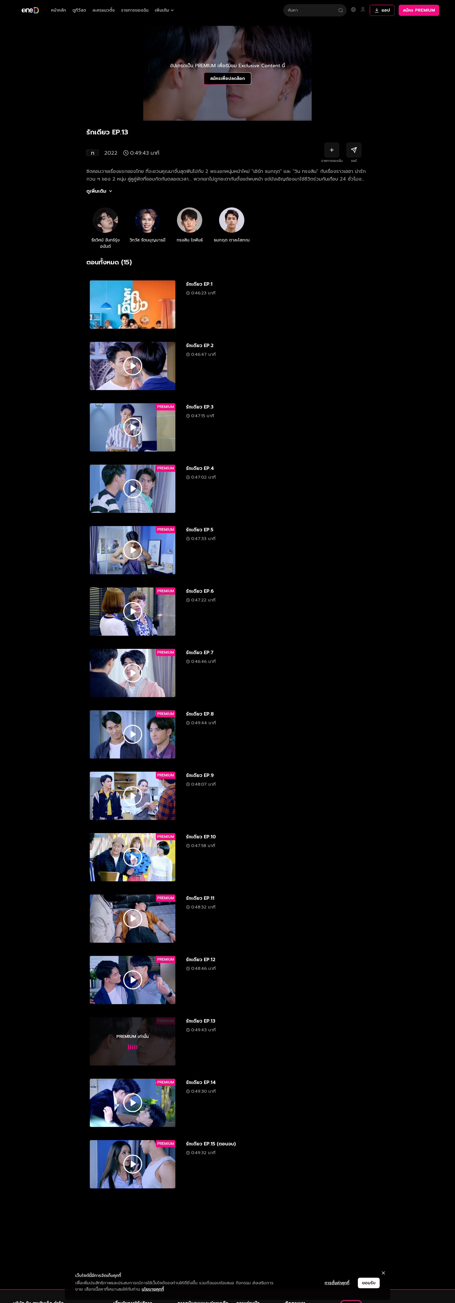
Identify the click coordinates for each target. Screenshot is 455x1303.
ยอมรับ (368, 1283)
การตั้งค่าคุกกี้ (337, 1283)
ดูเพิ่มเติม (96, 191)
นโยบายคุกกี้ (153, 1289)
